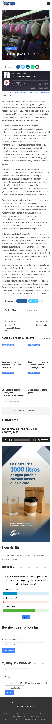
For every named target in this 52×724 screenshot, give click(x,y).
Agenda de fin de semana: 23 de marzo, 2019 (14, 328)
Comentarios (11, 48)
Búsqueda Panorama (18, 663)
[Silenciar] (39, 440)
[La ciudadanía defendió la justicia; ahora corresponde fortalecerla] (13, 379)
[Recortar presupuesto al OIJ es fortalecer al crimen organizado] (39, 351)
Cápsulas (19, 706)
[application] (26, 439)
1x (18, 84)
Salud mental (41, 325)
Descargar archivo (10, 92)
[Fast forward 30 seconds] (23, 84)
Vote (26, 617)
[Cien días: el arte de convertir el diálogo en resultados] (13, 351)
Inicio (7, 703)
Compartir (43, 88)
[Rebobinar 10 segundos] (13, 84)
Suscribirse (9, 651)
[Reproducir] (5, 440)
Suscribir (32, 88)
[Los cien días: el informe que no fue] (39, 379)
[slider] (45, 439)
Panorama (15, 703)
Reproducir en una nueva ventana (34, 92)
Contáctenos (31, 706)
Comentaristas (28, 703)
